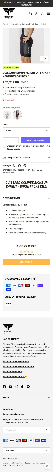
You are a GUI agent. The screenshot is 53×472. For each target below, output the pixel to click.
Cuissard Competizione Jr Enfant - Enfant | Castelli (28, 24)
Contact (27, 463)
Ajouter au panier (35, 140)
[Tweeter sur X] (14, 165)
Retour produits (17, 463)
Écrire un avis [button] (27, 262)
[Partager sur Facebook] (19, 165)
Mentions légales (39, 463)
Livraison (6, 463)
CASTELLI (7, 170)
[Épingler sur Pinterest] (25, 165)
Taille (5, 125)
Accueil (5, 24)
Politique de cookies (16, 465)
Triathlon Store (13, 459)
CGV (4, 465)
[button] (43, 14)
